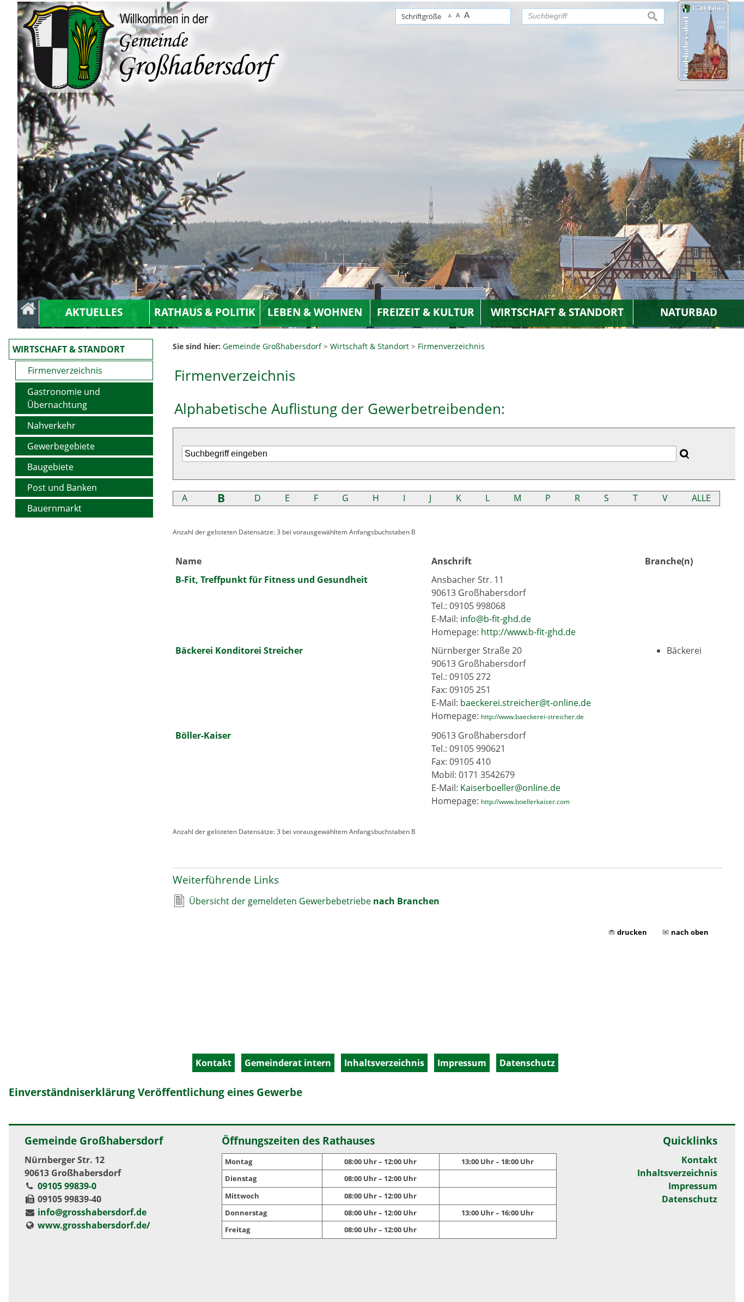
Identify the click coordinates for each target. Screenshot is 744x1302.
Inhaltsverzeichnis (677, 1173)
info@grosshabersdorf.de (92, 1212)
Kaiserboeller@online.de (510, 788)
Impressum (692, 1186)
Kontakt (699, 1160)
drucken (632, 932)
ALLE (701, 498)
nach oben (690, 932)
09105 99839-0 (67, 1186)
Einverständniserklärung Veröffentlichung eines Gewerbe (155, 1092)
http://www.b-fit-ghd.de (528, 632)
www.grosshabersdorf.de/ (94, 1225)
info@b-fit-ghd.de (495, 619)
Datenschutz (689, 1199)
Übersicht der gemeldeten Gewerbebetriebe (314, 901)
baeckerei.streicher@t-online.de (525, 703)
